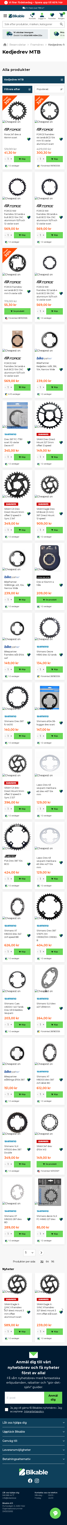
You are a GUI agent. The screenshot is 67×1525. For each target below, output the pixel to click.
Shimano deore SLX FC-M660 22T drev (47, 1217)
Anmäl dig (53, 1397)
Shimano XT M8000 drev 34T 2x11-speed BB (12, 933)
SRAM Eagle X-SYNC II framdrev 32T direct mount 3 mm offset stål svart (47, 1309)
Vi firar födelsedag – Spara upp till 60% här (36, 2)
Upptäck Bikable (13, 1431)
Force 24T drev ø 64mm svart (12, 136)
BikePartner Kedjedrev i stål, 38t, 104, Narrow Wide (47, 366)
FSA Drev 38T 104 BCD (13, 862)
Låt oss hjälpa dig (14, 1422)
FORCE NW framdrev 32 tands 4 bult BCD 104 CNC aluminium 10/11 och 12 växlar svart (14, 217)
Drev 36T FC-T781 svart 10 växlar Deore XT (13, 442)
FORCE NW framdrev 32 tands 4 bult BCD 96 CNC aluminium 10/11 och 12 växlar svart (47, 293)
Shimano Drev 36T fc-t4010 (14, 723)
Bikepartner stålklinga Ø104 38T (14, 1078)
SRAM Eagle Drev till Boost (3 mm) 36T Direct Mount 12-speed (46, 514)
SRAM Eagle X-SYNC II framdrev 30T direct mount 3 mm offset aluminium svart (14, 1310)
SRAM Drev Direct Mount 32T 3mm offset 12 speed (46, 442)
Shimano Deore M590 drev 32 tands (47, 653)
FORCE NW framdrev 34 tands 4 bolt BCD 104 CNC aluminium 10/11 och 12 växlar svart (14, 369)
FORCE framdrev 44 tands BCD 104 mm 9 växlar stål (13, 290)
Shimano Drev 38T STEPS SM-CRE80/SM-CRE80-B (47, 935)
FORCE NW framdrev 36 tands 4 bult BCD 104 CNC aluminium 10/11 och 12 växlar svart (47, 217)
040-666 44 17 (8, 1495)
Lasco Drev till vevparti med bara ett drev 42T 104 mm (46, 863)
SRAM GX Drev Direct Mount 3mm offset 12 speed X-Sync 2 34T (14, 514)
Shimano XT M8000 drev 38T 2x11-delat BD (45, 1079)
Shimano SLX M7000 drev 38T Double (12, 1149)
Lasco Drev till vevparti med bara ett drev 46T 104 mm (46, 790)
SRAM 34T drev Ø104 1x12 (44, 1148)
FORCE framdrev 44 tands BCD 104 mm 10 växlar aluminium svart (46, 139)
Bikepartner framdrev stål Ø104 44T (14, 654)
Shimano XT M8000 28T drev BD (13, 1219)
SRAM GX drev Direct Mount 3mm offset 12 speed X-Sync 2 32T (14, 793)
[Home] (6, 44)
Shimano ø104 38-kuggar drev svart (46, 723)
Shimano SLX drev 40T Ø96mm (46, 1005)
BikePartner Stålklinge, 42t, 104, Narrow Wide (14, 585)
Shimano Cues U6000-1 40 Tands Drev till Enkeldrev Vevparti (13, 1008)
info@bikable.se (9, 1498)
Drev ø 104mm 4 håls (45, 583)
